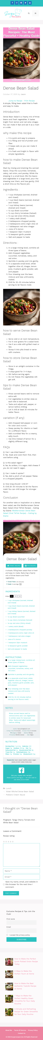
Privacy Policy (33, 1030)
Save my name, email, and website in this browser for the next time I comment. (21, 884)
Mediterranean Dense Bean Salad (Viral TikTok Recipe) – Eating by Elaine (20, 513)
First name (10, 919)
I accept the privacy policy (19, 935)
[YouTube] (30, 3)
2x (16, 596)
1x (11, 596)
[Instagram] (16, 3)
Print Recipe (29, 101)
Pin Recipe (31, 565)
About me (8, 1030)
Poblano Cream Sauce (15, 795)
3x (20, 596)
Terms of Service (20, 1030)
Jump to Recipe (15, 101)
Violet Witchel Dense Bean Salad (20, 791)
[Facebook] (12, 3)
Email (8, 927)
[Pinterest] (21, 3)
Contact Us (21, 1033)
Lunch (8, 788)
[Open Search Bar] (28, 13)
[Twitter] (25, 3)
